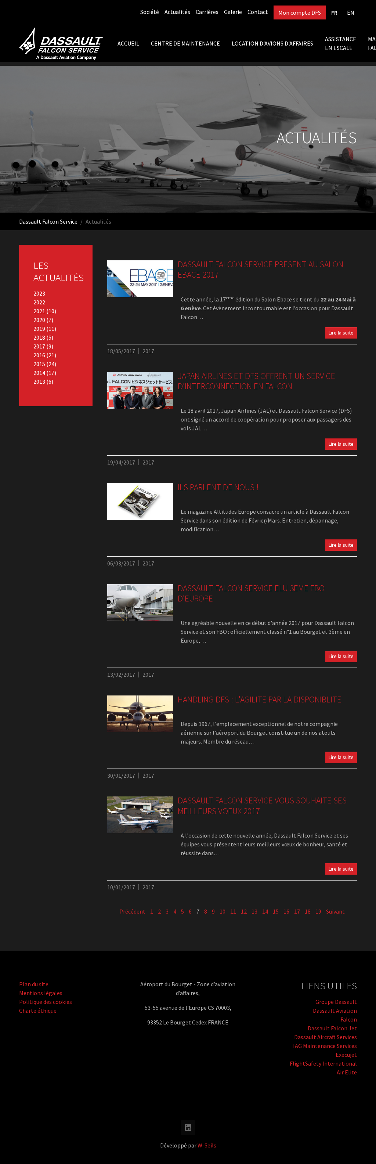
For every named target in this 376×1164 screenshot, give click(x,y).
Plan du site (33, 984)
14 (265, 911)
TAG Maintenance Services (324, 1045)
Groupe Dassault (336, 1001)
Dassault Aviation (335, 1010)
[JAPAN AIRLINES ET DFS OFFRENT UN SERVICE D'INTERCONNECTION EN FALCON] (140, 390)
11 (233, 911)
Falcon (348, 1019)
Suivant (335, 911)
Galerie (233, 11)
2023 (39, 293)
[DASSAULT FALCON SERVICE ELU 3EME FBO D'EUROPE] (140, 602)
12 (244, 911)
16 (286, 911)
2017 (39, 346)
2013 (39, 381)
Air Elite (347, 1072)
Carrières (207, 11)
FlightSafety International (323, 1063)
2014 (39, 372)
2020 (39, 319)
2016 (39, 355)
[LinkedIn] (188, 1127)
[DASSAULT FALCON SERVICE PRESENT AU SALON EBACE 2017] (140, 278)
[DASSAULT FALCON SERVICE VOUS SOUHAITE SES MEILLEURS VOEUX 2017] (140, 814)
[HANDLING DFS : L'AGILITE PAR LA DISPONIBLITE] (140, 713)
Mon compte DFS (299, 12)
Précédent (132, 911)
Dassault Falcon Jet (332, 1028)
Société (149, 11)
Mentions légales (40, 993)
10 (222, 911)
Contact (257, 11)
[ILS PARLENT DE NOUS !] (140, 501)
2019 (39, 328)
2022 (39, 302)
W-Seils (207, 1145)
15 (276, 911)
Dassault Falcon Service (48, 221)
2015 (39, 364)
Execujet (346, 1054)
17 (297, 911)
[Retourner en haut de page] (360, 1148)
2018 (39, 337)
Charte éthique (38, 1010)
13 (254, 911)
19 (318, 911)
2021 (39, 311)
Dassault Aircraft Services (325, 1037)
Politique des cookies (45, 1001)
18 (308, 911)
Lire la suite (341, 332)
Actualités (177, 11)
